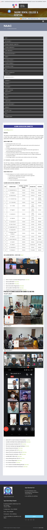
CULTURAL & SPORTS (9, 60)
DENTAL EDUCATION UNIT (10, 53)
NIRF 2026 (18, 18)
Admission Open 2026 (22, 5)
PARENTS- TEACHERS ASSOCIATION (9, 90)
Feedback (34, 516)
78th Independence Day (27, 18)
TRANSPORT (7, 80)
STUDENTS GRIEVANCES (9, 47)
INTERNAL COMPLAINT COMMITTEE (11, 44)
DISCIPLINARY (7, 86)
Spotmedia (41, 527)
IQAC (6, 38)
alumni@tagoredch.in (8, 130)
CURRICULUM (7, 101)
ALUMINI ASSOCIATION (11, 28)
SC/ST (6, 94)
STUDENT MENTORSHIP (9, 104)
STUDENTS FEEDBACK (9, 63)
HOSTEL (6, 97)
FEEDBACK (7, 107)
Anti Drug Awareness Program (40, 18)
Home (5, 28)
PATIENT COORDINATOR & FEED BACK (9, 73)
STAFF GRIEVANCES (9, 50)
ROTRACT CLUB (8, 110)
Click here (27, 279)
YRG (6, 113)
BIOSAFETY (7, 83)
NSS (6, 69)
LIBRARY (6, 56)
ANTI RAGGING (8, 41)
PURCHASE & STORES (9, 66)
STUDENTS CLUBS (8, 116)
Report (22, 255)
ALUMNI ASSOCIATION (9, 77)
